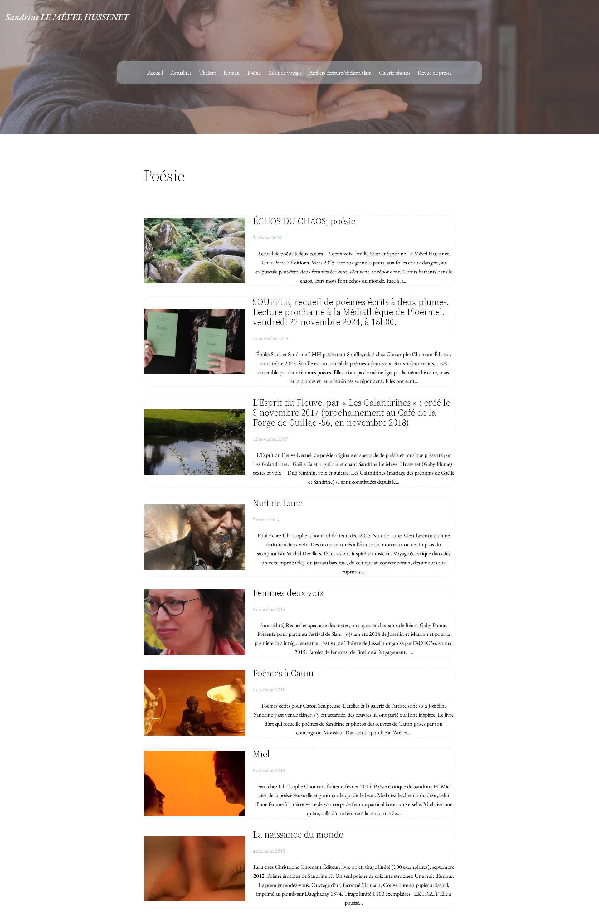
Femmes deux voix (288, 593)
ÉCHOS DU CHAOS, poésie (304, 221)
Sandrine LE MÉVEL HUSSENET (67, 16)
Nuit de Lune (278, 503)
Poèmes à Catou (283, 673)
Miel (261, 754)
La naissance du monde (298, 834)
